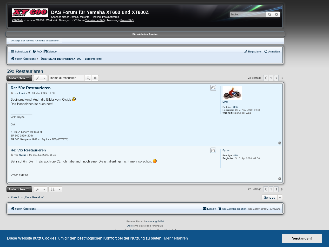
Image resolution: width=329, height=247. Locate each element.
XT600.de (17, 20)
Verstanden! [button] (302, 238)
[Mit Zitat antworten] (213, 88)
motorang (151, 221)
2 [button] (276, 78)
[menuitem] (37, 51)
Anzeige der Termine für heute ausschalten (35, 40)
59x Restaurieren (25, 71)
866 (235, 107)
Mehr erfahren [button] (176, 238)
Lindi (225, 101)
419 (235, 155)
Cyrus (226, 150)
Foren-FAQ (127, 20)
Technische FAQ (95, 20)
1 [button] (271, 78)
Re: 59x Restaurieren (31, 88)
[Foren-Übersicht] (31, 12)
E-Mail (161, 221)
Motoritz (84, 16)
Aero (130, 225)
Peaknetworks (110, 16)
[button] (265, 78)
